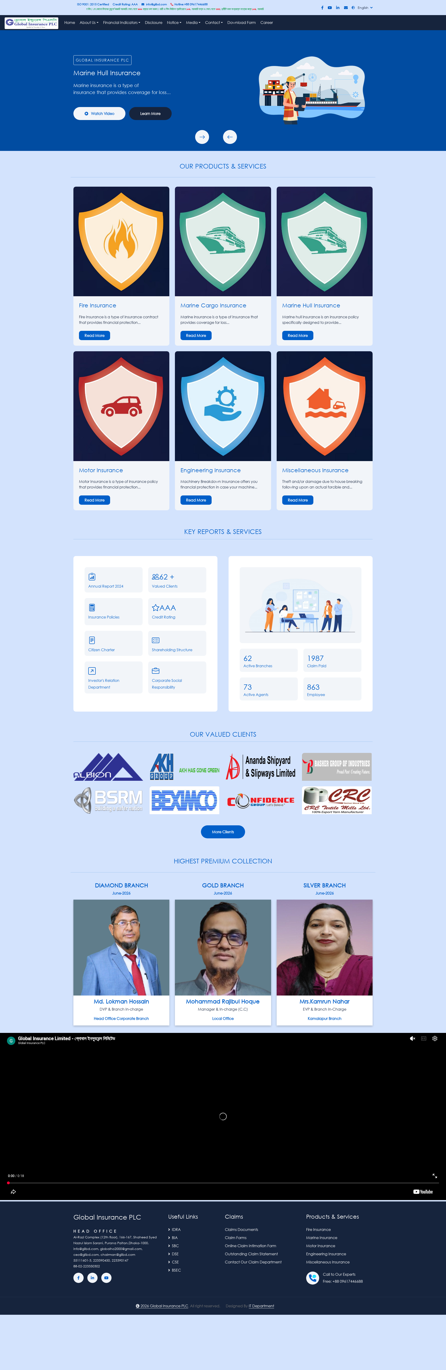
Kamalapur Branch (324, 1018)
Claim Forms (235, 1237)
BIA (175, 1237)
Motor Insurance (101, 470)
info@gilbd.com (156, 4)
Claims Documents (241, 1229)
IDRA (176, 1229)
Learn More (150, 113)
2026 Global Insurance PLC (164, 1305)
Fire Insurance (318, 1229)
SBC (175, 1245)
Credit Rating (163, 617)
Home (69, 22)
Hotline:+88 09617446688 (191, 4)
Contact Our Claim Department (253, 1261)
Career (266, 22)
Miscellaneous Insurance (328, 1261)
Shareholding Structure (172, 649)
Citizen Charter (101, 649)
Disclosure (153, 22)
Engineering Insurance (326, 1253)
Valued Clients (164, 586)
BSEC (176, 1270)
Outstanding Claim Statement (251, 1253)
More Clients (223, 831)
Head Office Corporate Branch (121, 1018)
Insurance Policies (103, 617)
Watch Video (102, 113)
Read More (95, 335)
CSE (175, 1261)
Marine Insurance (321, 1237)
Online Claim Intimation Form (250, 1245)
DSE (175, 1253)
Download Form (241, 22)
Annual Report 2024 (105, 586)
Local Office (223, 1018)
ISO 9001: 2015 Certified (93, 4)
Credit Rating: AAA (125, 4)
